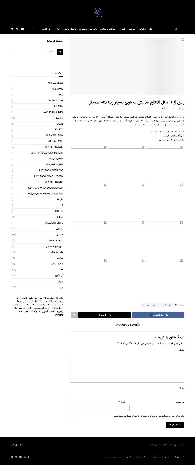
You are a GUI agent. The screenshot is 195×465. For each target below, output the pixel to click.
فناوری (56, 29)
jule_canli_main (54, 135)
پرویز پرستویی (167, 304)
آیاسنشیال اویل (50, 301)
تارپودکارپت (40, 298)
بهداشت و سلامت (107, 29)
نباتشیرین (38, 308)
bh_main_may (56, 100)
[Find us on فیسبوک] (33, 29)
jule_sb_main (55, 159)
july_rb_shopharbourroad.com (45, 188)
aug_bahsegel (55, 83)
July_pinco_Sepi (54, 164)
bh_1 (61, 94)
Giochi (60, 124)
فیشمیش (40, 304)
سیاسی (132, 29)
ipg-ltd (59, 129)
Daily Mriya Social (53, 112)
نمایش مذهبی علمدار (150, 304)
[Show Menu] (183, 29)
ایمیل (121, 402)
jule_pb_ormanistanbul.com (47, 153)
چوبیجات (59, 311)
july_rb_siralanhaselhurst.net (45, 193)
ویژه (61, 287)
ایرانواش (28, 311)
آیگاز (31, 301)
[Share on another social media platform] (74, 315)
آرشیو (164, 445)
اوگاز (35, 311)
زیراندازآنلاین (56, 308)
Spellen (59, 211)
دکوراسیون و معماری (88, 29)
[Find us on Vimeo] (17, 29)
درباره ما (173, 445)
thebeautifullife (54, 223)
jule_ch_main (55, 141)
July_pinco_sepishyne (51, 170)
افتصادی (122, 29)
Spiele (60, 217)
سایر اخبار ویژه (57, 252)
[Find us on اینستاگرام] (12, 29)
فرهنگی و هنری (69, 29)
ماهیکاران (49, 304)
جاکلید (51, 311)
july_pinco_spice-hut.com (48, 176)
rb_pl (60, 199)
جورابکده (43, 311)
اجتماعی (142, 29)
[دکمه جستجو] (176, 29)
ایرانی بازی (23, 301)
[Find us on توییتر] (28, 29)
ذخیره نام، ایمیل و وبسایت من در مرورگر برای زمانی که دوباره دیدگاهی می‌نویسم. (149, 416)
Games (59, 118)
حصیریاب (59, 304)
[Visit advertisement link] (127, 325)
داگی (30, 308)
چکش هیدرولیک (27, 304)
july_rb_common (53, 182)
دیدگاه (181, 350)
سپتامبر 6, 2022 (178, 108)
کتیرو (31, 298)
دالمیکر (24, 298)
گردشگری (46, 29)
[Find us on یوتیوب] (22, 29)
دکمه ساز (38, 301)
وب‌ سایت (180, 402)
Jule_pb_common (53, 147)
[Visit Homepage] (97, 12)
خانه (151, 29)
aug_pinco (57, 89)
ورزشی (60, 281)
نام (182, 388)
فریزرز (46, 308)
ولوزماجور (50, 298)
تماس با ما (154, 445)
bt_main (58, 106)
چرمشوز (14, 304)
